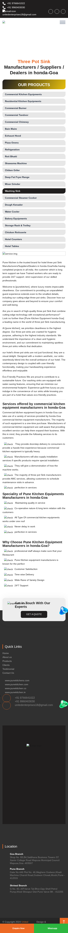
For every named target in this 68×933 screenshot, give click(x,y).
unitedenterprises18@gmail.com (19, 14)
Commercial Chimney (17, 122)
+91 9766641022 (15, 3)
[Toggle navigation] (63, 22)
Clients (6, 665)
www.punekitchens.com (17, 680)
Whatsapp (52, 928)
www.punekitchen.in (15, 692)
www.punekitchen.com (16, 684)
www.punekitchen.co (15, 688)
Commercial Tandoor (16, 115)
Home (5, 653)
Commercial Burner (15, 108)
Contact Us (8, 673)
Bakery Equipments (16, 218)
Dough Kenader (14, 204)
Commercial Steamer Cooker (21, 198)
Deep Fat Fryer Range (17, 177)
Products (7, 661)
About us (7, 657)
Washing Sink (12, 191)
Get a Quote (34, 614)
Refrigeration (12, 149)
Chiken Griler (12, 170)
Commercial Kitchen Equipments (23, 94)
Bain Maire (11, 129)
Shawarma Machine (16, 163)
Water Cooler (12, 211)
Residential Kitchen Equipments (23, 101)
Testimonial (8, 669)
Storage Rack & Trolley (18, 225)
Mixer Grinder (12, 184)
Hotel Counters (13, 239)
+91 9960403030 (15, 7)
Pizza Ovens (12, 142)
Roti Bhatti (11, 156)
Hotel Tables (12, 246)
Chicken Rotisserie (15, 232)
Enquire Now (18, 928)
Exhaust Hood (13, 135)
